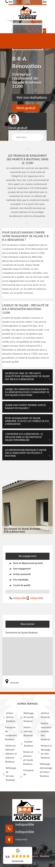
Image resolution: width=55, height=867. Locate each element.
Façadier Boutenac (28, 744)
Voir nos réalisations (31, 98)
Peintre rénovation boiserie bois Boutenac (46, 731)
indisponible (19, 598)
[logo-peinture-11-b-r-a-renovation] (27, 12)
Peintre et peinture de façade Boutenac (28, 758)
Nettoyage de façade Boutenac (29, 717)
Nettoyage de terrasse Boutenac (11, 774)
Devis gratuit (25, 108)
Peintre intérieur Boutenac (28, 731)
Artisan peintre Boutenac (10, 717)
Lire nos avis (17, 861)
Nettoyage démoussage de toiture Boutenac (46, 770)
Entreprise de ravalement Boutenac (11, 733)
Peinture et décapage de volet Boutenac (46, 752)
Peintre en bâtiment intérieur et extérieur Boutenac (11, 754)
